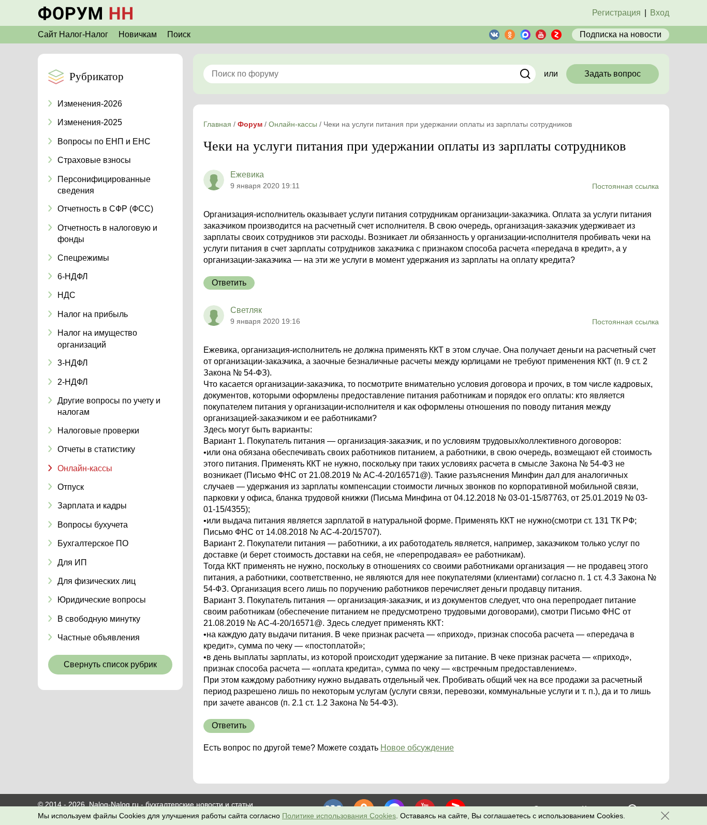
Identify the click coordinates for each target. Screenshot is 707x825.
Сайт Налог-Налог (73, 34)
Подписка (620, 34)
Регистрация (616, 12)
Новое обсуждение (417, 747)
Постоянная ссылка (625, 186)
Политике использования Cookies (339, 816)
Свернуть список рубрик (110, 664)
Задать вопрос (612, 73)
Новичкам (138, 34)
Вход (659, 12)
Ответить (229, 282)
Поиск (178, 34)
